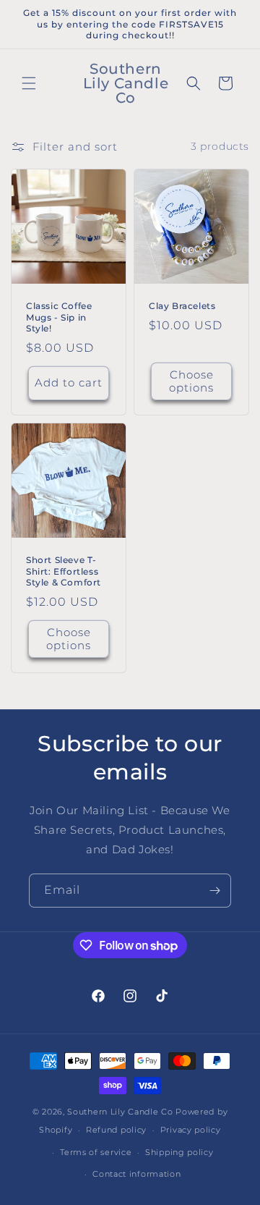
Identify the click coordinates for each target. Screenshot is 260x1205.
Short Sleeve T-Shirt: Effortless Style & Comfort (63, 571)
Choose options (191, 381)
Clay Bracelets (182, 305)
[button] (29, 83)
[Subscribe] (214, 891)
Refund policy (116, 1130)
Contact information (136, 1174)
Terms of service (95, 1152)
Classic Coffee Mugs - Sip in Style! (59, 317)
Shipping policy (179, 1152)
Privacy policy (190, 1130)
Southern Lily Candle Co (120, 1112)
